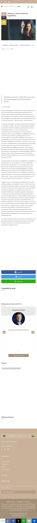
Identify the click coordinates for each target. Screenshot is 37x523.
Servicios (20, 502)
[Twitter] (6, 1)
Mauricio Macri (18, 310)
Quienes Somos (11, 502)
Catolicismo (5, 461)
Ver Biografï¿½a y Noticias (18, 355)
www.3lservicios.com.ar (18, 515)
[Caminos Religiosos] (12, 6)
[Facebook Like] (7, 521)
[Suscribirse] (33, 492)
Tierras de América (25, 45)
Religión (5, 45)
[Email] (29, 521)
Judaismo (4, 464)
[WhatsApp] (23, 521)
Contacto (27, 502)
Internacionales (14, 45)
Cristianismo (5, 469)
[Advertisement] (18, 74)
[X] (18, 521)
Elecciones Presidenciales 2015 (11, 368)
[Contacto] (9, 1)
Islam (3, 467)
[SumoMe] (34, 521)
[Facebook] (2, 1)
